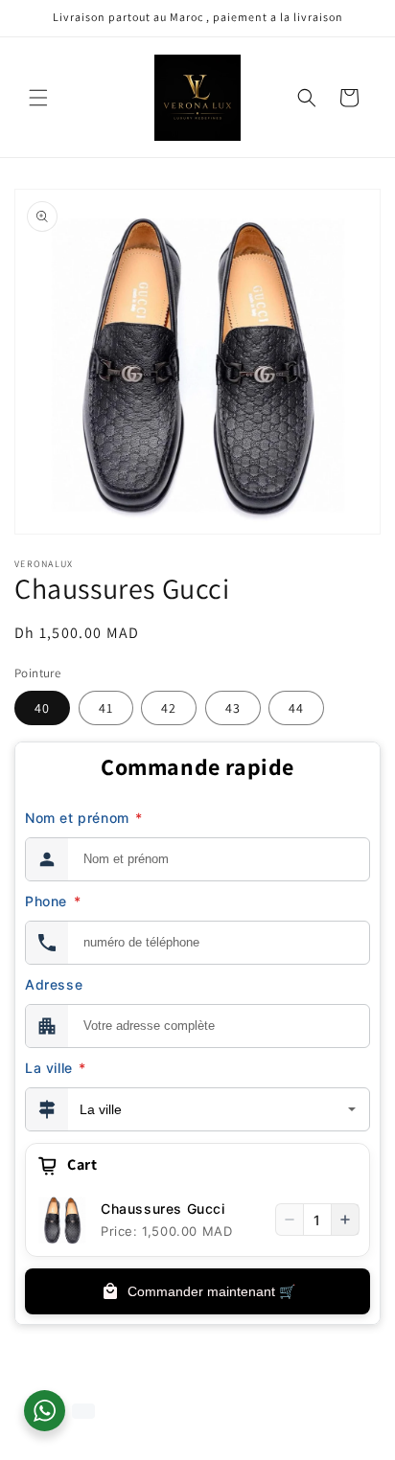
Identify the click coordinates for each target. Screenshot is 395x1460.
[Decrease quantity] (289, 1219)
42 (168, 708)
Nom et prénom (84, 818)
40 (42, 708)
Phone (53, 901)
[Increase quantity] (345, 1219)
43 (233, 708)
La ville (55, 1068)
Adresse (53, 984)
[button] (38, 98)
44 (296, 708)
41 (106, 708)
